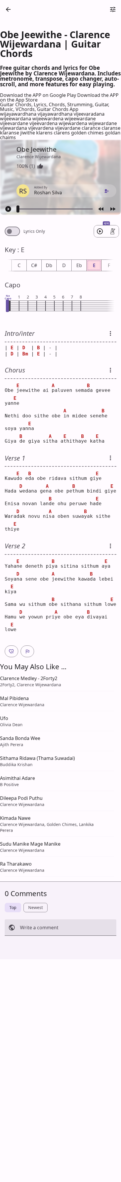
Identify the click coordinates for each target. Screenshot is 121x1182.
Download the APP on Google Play (38, 95)
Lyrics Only (34, 231)
